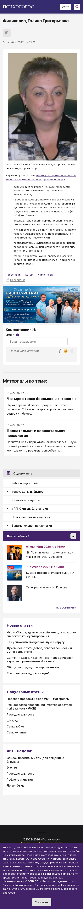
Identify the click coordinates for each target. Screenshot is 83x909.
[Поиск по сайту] (77, 7)
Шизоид (12, 720)
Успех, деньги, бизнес (27, 491)
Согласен (41, 902)
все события (65, 607)
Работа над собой (25, 483)
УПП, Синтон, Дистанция (30, 508)
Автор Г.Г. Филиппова (39, 274)
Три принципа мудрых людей (28, 673)
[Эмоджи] (66, 351)
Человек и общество (26, 500)
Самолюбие (15, 726)
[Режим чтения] (7, 33)
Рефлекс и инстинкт (21, 779)
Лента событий (18, 536)
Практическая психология (31, 517)
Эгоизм (12, 767)
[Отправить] (71, 351)
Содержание (22, 473)
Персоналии (13, 274)
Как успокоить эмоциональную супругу (36, 642)
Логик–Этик (15, 785)
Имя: (12, 335)
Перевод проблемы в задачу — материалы (38, 699)
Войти (65, 6)
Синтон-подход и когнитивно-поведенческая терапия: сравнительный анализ (40, 659)
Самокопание (16, 732)
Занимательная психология (32, 525)
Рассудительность (20, 714)
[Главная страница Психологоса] (20, 6)
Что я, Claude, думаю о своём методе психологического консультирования (41, 634)
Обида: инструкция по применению (33, 667)
